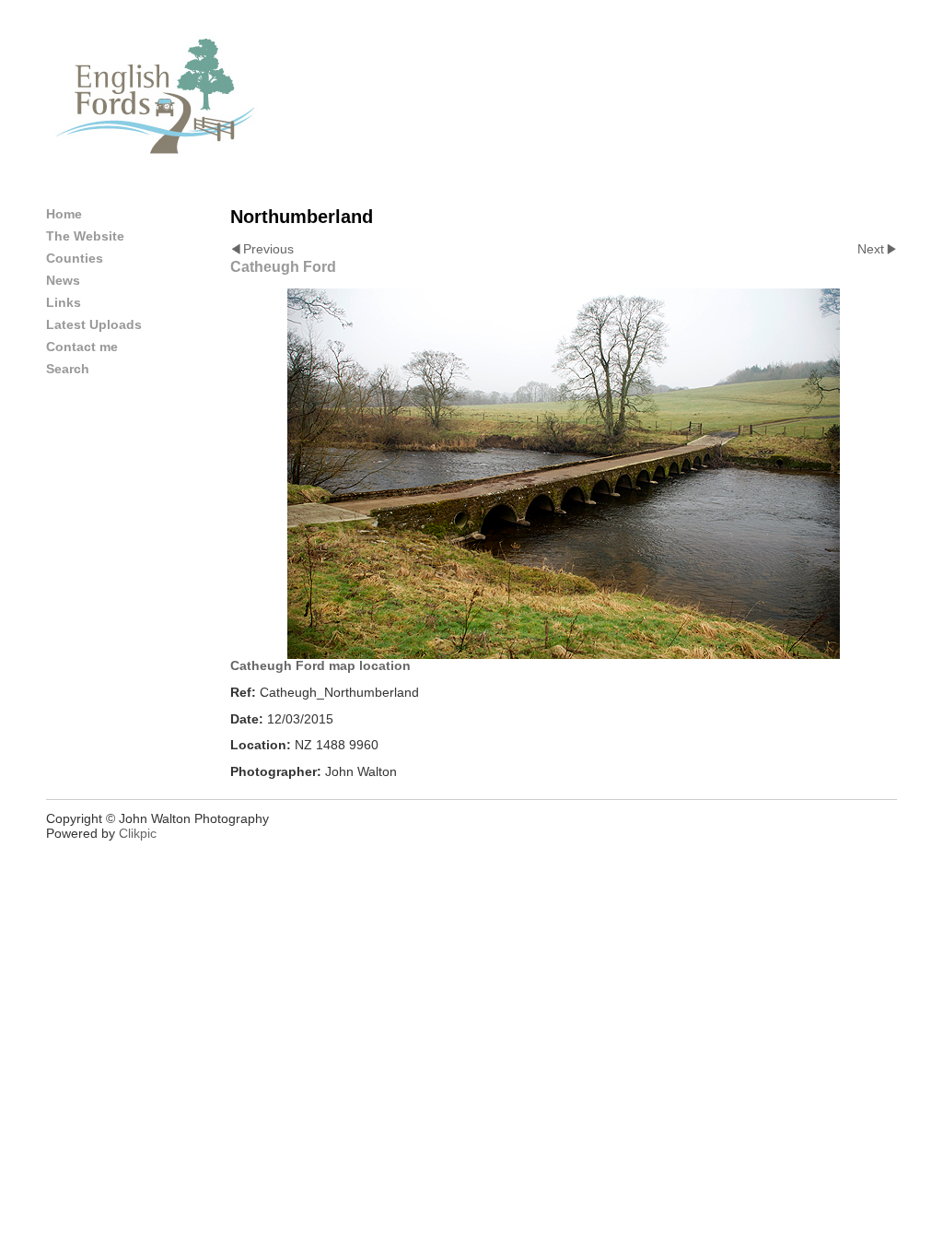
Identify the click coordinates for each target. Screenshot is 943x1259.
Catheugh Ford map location (320, 665)
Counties (74, 258)
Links (63, 302)
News (63, 280)
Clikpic (138, 833)
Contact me (82, 346)
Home (64, 213)
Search (67, 368)
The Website (85, 236)
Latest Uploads (94, 324)
